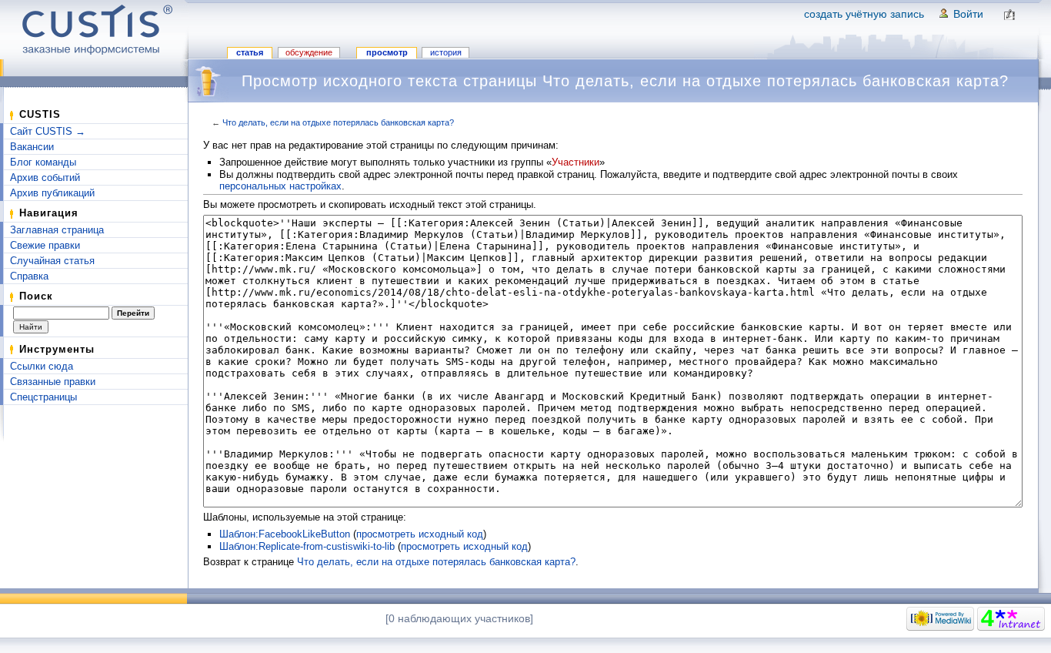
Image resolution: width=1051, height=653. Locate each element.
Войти (968, 14)
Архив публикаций (52, 193)
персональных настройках (280, 186)
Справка (29, 276)
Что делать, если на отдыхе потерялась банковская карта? (338, 122)
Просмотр (387, 52)
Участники (575, 162)
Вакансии (32, 146)
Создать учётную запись (864, 14)
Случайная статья (52, 260)
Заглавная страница (57, 230)
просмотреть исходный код (419, 534)
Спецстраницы (43, 397)
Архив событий (45, 177)
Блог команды (43, 162)
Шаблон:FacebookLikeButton (284, 534)
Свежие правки (45, 245)
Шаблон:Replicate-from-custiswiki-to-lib (307, 546)
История (446, 52)
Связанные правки (52, 381)
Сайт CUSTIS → (47, 131)
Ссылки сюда (41, 366)
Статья (249, 52)
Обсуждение (308, 52)
